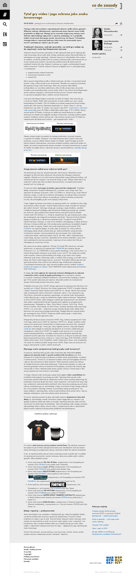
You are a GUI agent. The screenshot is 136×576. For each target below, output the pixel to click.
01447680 (57, 488)
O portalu (27, 552)
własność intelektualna (65, 23)
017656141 (27, 228)
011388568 (42, 493)
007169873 (42, 474)
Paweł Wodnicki (103, 572)
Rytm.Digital (119, 572)
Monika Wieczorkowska (111, 30)
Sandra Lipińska (99, 54)
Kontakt (27, 561)
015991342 (32, 269)
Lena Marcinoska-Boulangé (111, 42)
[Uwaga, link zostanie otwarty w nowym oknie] (114, 560)
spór (32, 288)
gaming (37, 23)
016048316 (32, 481)
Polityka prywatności (31, 556)
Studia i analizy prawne (32, 549)
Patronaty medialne (31, 559)
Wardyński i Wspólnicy (34, 572)
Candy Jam (27, 329)
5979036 (64, 497)
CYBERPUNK (59, 248)
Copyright (27, 554)
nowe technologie (48, 23)
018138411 (42, 464)
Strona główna (29, 547)
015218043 (42, 469)
